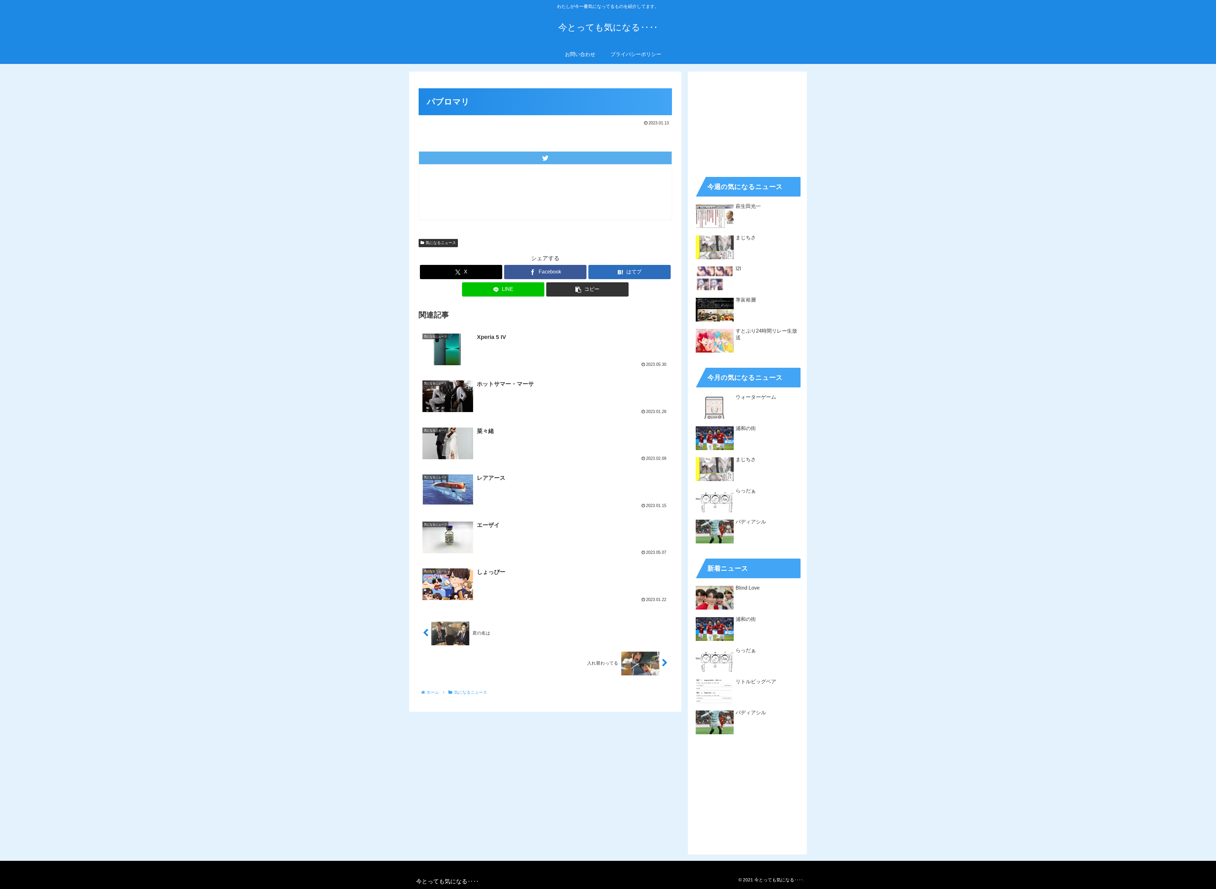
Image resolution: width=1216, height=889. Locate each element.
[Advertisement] (747, 122)
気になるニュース (441, 243)
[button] (587, 289)
